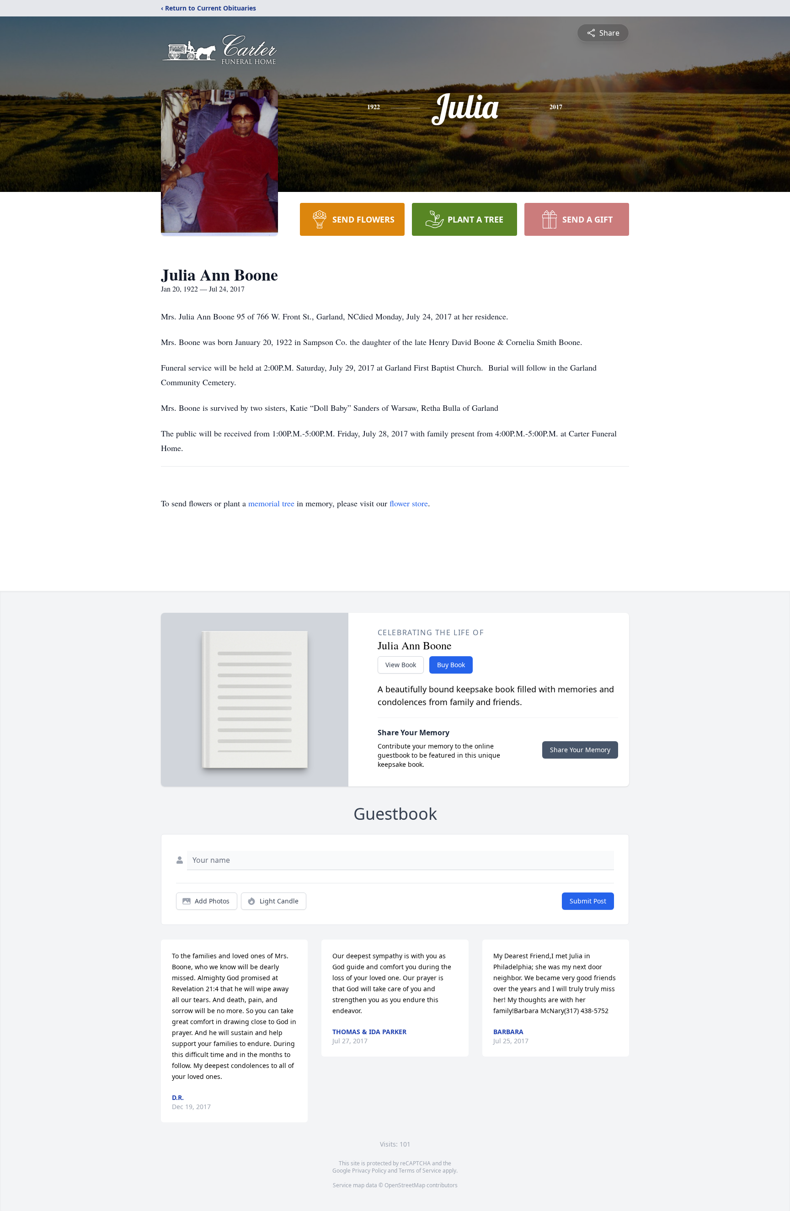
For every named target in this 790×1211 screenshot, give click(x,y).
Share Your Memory (580, 749)
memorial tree (271, 503)
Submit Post (588, 901)
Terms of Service (420, 1170)
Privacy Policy (369, 1170)
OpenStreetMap (404, 1185)
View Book (400, 664)
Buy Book (451, 664)
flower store (409, 503)
